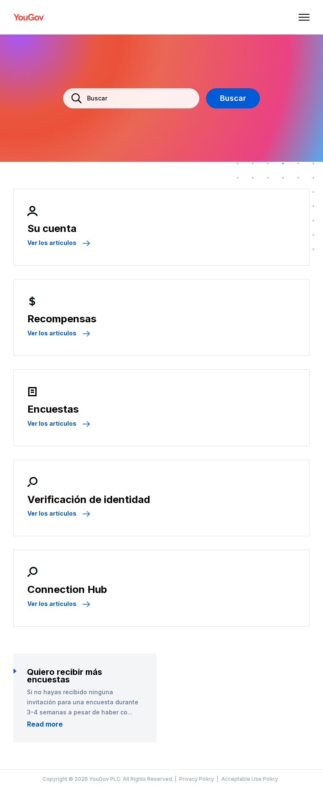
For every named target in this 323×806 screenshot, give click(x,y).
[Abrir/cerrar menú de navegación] (304, 17)
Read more (45, 724)
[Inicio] (29, 17)
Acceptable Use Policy (249, 779)
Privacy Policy (196, 779)
